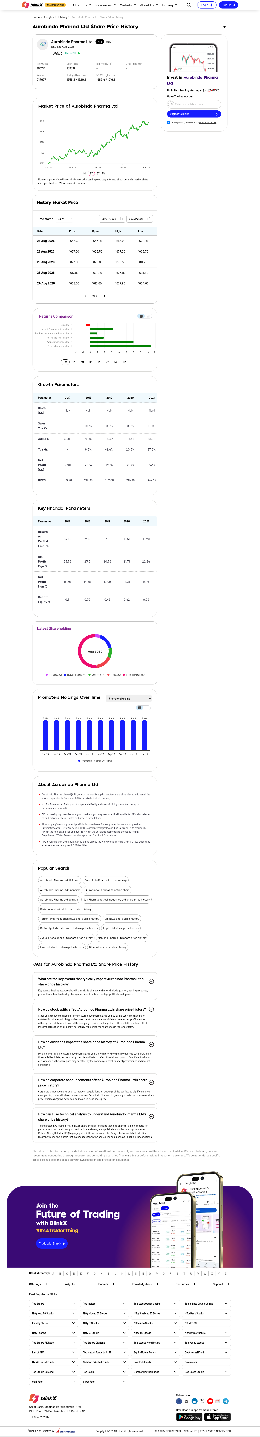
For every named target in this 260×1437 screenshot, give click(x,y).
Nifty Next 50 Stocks (43, 1313)
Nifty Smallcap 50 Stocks (147, 1313)
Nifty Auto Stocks (143, 1323)
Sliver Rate (88, 1381)
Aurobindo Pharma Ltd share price (68, 179)
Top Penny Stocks (194, 1342)
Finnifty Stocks (40, 1323)
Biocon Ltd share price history (107, 947)
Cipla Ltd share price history (122, 918)
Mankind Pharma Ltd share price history (122, 937)
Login (204, 5)
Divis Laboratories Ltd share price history (65, 909)
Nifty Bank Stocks (194, 1313)
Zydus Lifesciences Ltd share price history (66, 937)
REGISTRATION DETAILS (167, 1431)
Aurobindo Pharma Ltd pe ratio (59, 899)
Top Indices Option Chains (199, 1303)
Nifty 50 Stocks (91, 1332)
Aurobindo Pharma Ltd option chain (107, 889)
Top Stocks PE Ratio (43, 1342)
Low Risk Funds (142, 1362)
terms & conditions (207, 122)
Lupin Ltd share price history (121, 928)
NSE (100, 41)
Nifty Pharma (39, 1332)
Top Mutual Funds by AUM (97, 1352)
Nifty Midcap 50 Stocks (95, 1313)
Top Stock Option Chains (147, 1303)
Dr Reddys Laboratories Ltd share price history (69, 928)
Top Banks (88, 1371)
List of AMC (38, 1352)
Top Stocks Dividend (94, 1342)
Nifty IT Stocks (91, 1323)
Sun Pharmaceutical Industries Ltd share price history (116, 899)
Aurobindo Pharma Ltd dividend (59, 880)
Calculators (191, 1362)
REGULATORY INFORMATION (215, 1431)
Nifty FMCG (191, 1323)
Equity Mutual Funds (145, 1352)
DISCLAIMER (190, 1431)
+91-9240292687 (39, 1417)
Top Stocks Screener (43, 1371)
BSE (108, 41)
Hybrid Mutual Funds (43, 1362)
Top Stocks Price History (147, 1342)
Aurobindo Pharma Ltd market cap (106, 880)
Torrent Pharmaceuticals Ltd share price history (69, 918)
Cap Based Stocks (194, 1371)
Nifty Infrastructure (195, 1332)
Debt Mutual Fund (194, 1352)
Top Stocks (38, 1303)
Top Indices (89, 1303)
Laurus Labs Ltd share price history (62, 947)
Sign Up (226, 5)
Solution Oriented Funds (96, 1362)
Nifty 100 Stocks (142, 1332)
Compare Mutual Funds (146, 1371)
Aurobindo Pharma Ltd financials (60, 889)
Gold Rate (37, 1381)
